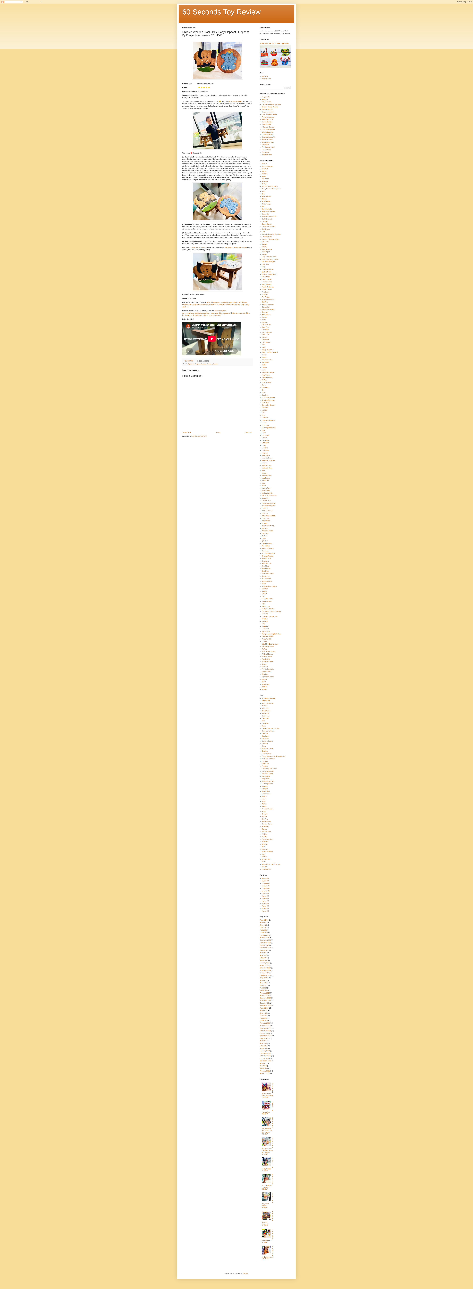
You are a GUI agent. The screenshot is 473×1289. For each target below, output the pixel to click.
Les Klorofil (265, 435)
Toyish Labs (266, 631)
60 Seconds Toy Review (221, 12)
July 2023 (263, 1010)
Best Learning (266, 196)
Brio (263, 206)
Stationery (265, 826)
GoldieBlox (265, 330)
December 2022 (265, 1028)
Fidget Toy (265, 764)
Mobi (263, 483)
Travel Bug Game (267, 636)
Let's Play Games (267, 134)
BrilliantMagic (266, 204)
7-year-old (265, 906)
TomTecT (265, 621)
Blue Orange (266, 201)
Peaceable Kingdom (268, 506)
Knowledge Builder (268, 405)
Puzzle (264, 804)
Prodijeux (265, 528)
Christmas (265, 723)
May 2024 (263, 985)
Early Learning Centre (269, 257)
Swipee (264, 591)
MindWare (265, 480)
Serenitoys (265, 561)
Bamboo (264, 706)
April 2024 (263, 988)
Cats (263, 721)
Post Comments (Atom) (199, 436)
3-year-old (191, 364)
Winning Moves (267, 656)
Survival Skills (266, 831)
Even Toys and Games (269, 114)
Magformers (266, 455)
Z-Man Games (266, 672)
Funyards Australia (235, 101)
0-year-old (265, 878)
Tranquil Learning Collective (271, 634)
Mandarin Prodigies (268, 460)
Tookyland (265, 629)
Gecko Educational (268, 310)
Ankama (264, 174)
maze (263, 854)
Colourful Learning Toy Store (271, 104)
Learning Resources (268, 428)
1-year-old (265, 881)
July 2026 (263, 922)
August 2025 (264, 950)
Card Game (266, 716)
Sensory (264, 814)
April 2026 (263, 930)
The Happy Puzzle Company (271, 611)
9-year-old (265, 911)
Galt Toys (265, 302)
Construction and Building (270, 728)
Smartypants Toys (268, 142)
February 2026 (265, 935)
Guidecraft (265, 340)
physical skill (266, 859)
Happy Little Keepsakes (270, 352)
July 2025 (263, 953)
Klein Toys (265, 402)
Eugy (263, 267)
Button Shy (265, 214)
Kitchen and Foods (268, 781)
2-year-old (265, 893)
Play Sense (265, 518)
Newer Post (187, 432)
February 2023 (265, 1023)
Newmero (265, 498)
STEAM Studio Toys (268, 553)
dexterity (264, 844)
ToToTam (265, 619)
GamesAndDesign (268, 304)
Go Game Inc (266, 325)
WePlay (264, 649)
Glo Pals (264, 322)
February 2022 (265, 1051)
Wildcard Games (267, 654)
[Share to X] (203, 361)
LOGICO (264, 410)
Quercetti (265, 541)
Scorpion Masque (268, 556)
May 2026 (263, 928)
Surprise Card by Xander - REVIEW (274, 43)
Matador (264, 463)
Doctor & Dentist (267, 741)
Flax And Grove (267, 282)
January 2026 (264, 938)
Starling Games (267, 581)
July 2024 (263, 980)
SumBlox (265, 589)
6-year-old (265, 903)
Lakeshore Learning (268, 420)
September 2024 (265, 975)
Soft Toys (265, 819)
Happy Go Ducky (267, 119)
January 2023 (264, 1026)
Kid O (263, 392)
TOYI (263, 596)
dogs (263, 847)
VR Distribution (267, 155)
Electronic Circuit (267, 749)
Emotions (265, 751)
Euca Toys (265, 264)
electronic (265, 849)
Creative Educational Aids (270, 239)
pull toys (264, 867)
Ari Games (265, 179)
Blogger (245, 1273)
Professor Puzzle (267, 531)
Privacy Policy (266, 79)
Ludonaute (265, 450)
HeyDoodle (265, 362)
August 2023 (264, 1008)
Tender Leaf (266, 606)
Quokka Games (267, 543)
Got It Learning (267, 332)
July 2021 (263, 1063)
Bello (263, 194)
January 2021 (264, 1073)
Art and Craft (266, 701)
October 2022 (264, 1033)
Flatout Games (266, 279)
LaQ (263, 415)
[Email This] (198, 361)
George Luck (266, 314)
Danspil (264, 244)
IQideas (264, 367)
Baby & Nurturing (267, 703)
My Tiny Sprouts (267, 493)
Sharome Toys (266, 563)
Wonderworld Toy (267, 661)
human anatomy (267, 852)
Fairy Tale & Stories (268, 758)
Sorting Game (266, 821)
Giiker (264, 319)
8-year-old (265, 908)
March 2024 (264, 990)
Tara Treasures (267, 601)
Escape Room (266, 754)
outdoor (264, 857)
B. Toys (264, 184)
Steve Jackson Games (269, 586)
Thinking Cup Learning (269, 616)
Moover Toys (266, 488)
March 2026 (264, 932)
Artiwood (265, 99)
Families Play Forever (269, 274)
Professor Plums (267, 139)
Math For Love (266, 465)
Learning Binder (267, 784)
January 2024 (264, 995)
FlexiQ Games (266, 284)
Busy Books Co (267, 209)
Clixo (263, 231)
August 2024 (264, 978)
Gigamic (264, 317)
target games (266, 869)
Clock (264, 726)
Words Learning (267, 839)
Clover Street (266, 102)
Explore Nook (266, 272)
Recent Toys (266, 546)
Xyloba (264, 664)
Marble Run (266, 791)
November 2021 (265, 1056)
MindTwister (266, 478)
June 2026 (263, 925)
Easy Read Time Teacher (270, 259)
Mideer (264, 473)
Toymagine (265, 152)
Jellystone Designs (268, 127)
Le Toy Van (265, 425)
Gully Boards (266, 342)
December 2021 (265, 1053)
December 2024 (265, 968)
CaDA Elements (267, 219)
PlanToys (265, 508)
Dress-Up (265, 743)
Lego (263, 430)
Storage (264, 829)
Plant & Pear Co (267, 511)
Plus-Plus (265, 523)
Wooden (215, 364)
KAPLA (264, 380)
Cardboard (265, 718)
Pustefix (264, 536)
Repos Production (268, 548)
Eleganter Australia (268, 112)
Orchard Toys (266, 501)
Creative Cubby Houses (270, 107)
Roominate (265, 551)
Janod (264, 370)
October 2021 (264, 1058)
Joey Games (266, 375)
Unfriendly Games (268, 646)
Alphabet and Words (268, 698)
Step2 (264, 584)
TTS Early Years (267, 599)
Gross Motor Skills (268, 771)
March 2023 (264, 1021)
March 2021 (264, 1068)
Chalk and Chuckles (268, 227)
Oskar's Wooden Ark (268, 137)
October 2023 (264, 1003)
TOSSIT (264, 594)
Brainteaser (266, 713)
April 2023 (263, 1018)
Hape (263, 347)
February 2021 (265, 1071)
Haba (263, 345)
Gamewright (266, 307)
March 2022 (264, 1048)
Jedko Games (266, 124)
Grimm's (264, 337)
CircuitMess (266, 229)
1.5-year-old (266, 883)
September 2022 (265, 1036)
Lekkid (264, 433)
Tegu (263, 604)
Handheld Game (267, 774)
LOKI (263, 413)
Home (218, 432)
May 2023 (263, 1015)
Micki (263, 470)
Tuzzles (264, 641)
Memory (264, 796)
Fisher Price (266, 277)
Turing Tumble (266, 639)
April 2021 (263, 1066)
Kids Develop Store (268, 129)
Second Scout (266, 558)
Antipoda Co (266, 97)
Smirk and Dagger (268, 574)
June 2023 (263, 1013)
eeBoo (264, 682)
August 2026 (264, 920)
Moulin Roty (266, 491)
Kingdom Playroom (268, 400)
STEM (264, 811)
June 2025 (263, 955)
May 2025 (263, 958)
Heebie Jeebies (267, 122)
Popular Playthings (268, 526)
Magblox (265, 453)
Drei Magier (266, 252)
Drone (264, 746)
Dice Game (265, 736)
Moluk (264, 485)
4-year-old (265, 898)
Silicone (264, 816)
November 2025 (265, 943)
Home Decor (266, 776)
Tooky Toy (265, 626)
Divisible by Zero (267, 109)
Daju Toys (265, 242)
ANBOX (264, 164)
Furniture (209, 364)
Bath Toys (265, 708)
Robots (264, 806)
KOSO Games (266, 382)
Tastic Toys (265, 145)
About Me (265, 76)
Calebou (265, 221)
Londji (264, 445)
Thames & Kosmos (268, 609)
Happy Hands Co (267, 350)
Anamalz (265, 169)
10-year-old (266, 886)
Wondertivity (266, 659)
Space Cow (266, 576)
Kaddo (264, 385)
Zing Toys (265, 674)
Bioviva (264, 199)
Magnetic (265, 786)
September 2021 (265, 1061)
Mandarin (265, 789)
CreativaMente (267, 237)
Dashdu (264, 247)
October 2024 (264, 973)
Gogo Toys (265, 327)
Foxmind (265, 294)
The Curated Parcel (268, 147)
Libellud (264, 438)
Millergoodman (267, 475)
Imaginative (266, 779)
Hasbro (264, 355)
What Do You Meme (268, 651)
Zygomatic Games (268, 677)
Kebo (263, 390)
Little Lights (265, 440)
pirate (264, 862)
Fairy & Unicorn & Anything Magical (273, 756)
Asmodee (265, 181)
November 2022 (265, 1031)
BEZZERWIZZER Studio (270, 186)
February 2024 (265, 993)
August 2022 (264, 1038)
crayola (264, 679)
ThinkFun (265, 614)
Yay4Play (265, 666)
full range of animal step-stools (236, 247)
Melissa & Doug (267, 468)
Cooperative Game (268, 731)
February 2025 (265, 963)
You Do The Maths (268, 669)
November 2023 (265, 1000)
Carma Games (266, 224)
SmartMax (265, 571)
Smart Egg (265, 566)
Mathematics (266, 794)
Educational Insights (268, 262)
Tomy (263, 624)
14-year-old (266, 891)
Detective (265, 733)
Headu (264, 357)
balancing (265, 841)
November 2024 (265, 970)
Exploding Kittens (267, 269)
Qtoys (264, 538)
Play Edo (265, 513)
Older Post (248, 432)
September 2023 (265, 1005)
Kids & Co (265, 395)
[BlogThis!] (201, 361)
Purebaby (265, 533)
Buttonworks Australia (269, 216)
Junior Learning (267, 377)
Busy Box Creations (268, 211)
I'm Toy (264, 365)
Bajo (263, 191)
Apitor (264, 176)
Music (264, 801)
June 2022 (263, 1043)
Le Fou (264, 423)
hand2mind (265, 684)
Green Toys (265, 335)
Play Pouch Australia (269, 516)
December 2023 (265, 998)
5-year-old (265, 901)
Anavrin (264, 171)
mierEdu (264, 687)
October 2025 (264, 945)
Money (264, 799)
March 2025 (264, 960)
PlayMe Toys (266, 521)
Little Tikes (265, 443)
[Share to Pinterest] (208, 361)
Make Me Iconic (267, 458)
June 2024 (263, 983)
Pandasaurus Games (269, 503)
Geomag (265, 312)
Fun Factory (266, 297)
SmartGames (266, 568)
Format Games (267, 289)
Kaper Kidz (265, 387)
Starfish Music (266, 578)
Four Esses (265, 292)
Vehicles (264, 834)
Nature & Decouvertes (269, 495)
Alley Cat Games (267, 166)
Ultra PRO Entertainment (270, 644)
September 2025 (265, 948)
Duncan (264, 254)
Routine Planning (267, 809)
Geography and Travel (269, 769)
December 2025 (265, 940)
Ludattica (265, 448)
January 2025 (264, 965)
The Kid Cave (266, 150)
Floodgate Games (268, 287)
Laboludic (265, 418)
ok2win (264, 689)
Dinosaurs (265, 738)
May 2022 (263, 1046)
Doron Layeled (267, 249)
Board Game (266, 711)
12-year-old (266, 888)
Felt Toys (265, 761)
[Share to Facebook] (205, 361)
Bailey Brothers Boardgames (271, 189)
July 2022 (263, 1041)
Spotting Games (267, 824)
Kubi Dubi (265, 408)
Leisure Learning (267, 132)
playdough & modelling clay (271, 864)
